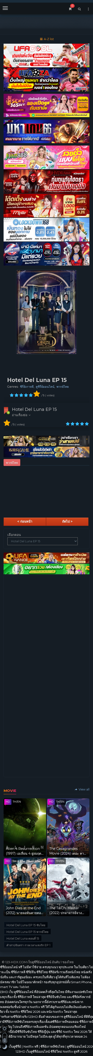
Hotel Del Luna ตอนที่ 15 (22, 938)
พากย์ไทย (63, 386)
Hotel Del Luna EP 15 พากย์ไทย (27, 932)
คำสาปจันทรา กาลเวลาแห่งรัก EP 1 (28, 945)
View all (83, 789)
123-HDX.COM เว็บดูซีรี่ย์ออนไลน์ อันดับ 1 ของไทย (39, 962)
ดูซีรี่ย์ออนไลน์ (45, 386)
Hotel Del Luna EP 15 (34, 409)
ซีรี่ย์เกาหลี (27, 386)
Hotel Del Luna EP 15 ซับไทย (25, 925)
